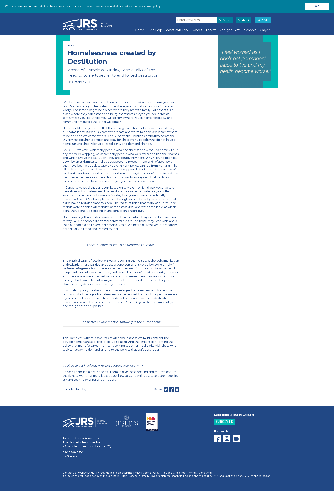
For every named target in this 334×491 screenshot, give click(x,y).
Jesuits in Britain (118, 475)
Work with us (86, 472)
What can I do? (177, 30)
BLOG (72, 45)
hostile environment (82, 173)
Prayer (265, 30)
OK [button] (317, 6)
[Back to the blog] (75, 389)
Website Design (261, 475)
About (197, 30)
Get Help (155, 30)
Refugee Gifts (230, 30)
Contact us (69, 472)
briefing (90, 379)
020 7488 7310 (73, 452)
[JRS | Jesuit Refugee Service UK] (89, 24)
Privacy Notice (105, 472)
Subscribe (224, 421)
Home (140, 30)
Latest (211, 30)
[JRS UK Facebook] (217, 438)
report (104, 187)
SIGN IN (243, 20)
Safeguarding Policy (128, 472)
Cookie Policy (151, 472)
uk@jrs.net (70, 456)
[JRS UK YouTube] (236, 438)
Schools (250, 30)
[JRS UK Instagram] (226, 438)
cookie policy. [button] (152, 6)
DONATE (263, 20)
